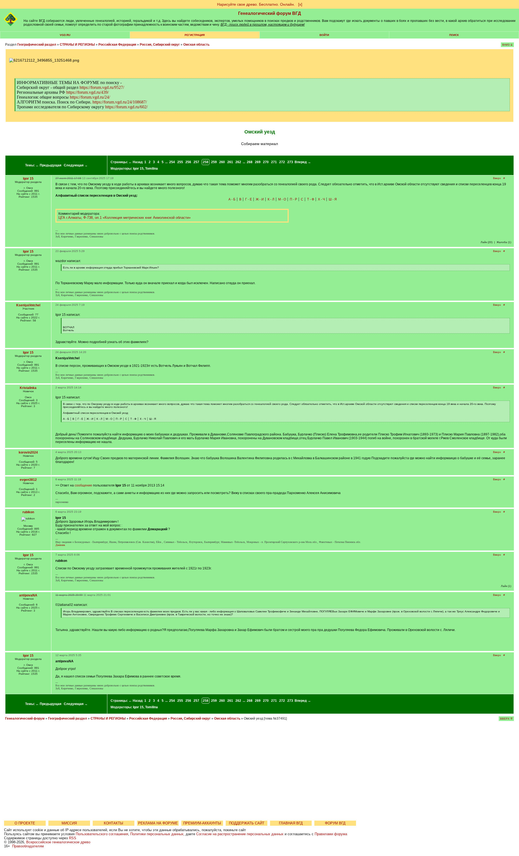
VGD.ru (65, 34)
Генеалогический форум (25, 718)
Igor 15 (138, 168)
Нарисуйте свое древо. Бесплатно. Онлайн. (256, 4)
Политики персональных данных (157, 834)
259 (214, 162)
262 (238, 162)
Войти (324, 34)
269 (258, 162)
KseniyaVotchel (28, 305)
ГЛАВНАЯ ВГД (291, 823)
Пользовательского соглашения (102, 834)
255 (180, 162)
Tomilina (151, 168)
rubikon (28, 512)
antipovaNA (28, 595)
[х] (300, 4)
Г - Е (248, 199)
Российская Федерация (117, 44)
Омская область (196, 44)
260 (222, 162)
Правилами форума (331, 834)
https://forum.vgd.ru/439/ (87, 92)
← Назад (136, 162)
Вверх (497, 178)
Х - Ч (321, 199)
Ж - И (260, 199)
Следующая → (76, 165)
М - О (282, 199)
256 (188, 162)
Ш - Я (333, 199)
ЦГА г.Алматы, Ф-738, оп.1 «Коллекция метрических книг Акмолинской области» (124, 218)
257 (196, 162)
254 (172, 162)
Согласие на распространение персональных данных (240, 834)
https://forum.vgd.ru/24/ (90, 97)
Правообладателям (28, 846)
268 (249, 162)
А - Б (231, 199)
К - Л (271, 199)
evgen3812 (28, 480)
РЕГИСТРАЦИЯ (195, 34)
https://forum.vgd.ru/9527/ (101, 87)
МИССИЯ (69, 823)
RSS (72, 838)
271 (274, 162)
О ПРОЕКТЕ (25, 823)
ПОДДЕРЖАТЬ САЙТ (246, 823)
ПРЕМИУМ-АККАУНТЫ (202, 823)
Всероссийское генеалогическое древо (58, 842)
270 (266, 162)
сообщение (83, 485)
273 (290, 162)
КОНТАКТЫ (113, 823)
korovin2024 (28, 452)
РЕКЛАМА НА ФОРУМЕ (158, 823)
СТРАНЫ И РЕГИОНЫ (77, 44)
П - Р (293, 199)
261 (230, 162)
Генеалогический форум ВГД (269, 13)
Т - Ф (310, 199)
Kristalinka (28, 388)
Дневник (60, 544)
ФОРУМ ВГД (335, 823)
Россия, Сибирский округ (160, 44)
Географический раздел (36, 44)
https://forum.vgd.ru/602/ (126, 107)
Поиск (454, 34)
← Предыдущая (48, 165)
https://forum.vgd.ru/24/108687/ (119, 102)
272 (282, 162)
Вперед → (303, 162)
